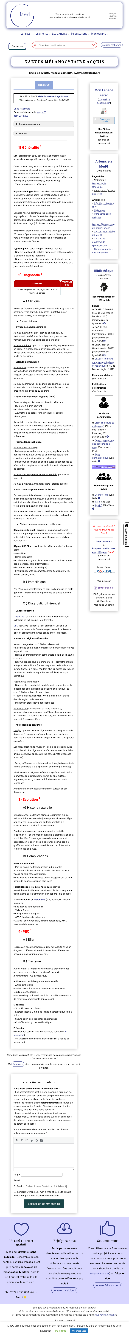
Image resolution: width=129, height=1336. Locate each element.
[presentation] (17, 1140)
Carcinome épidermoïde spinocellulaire (99, 242)
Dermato (25, 108)
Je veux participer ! (64, 1290)
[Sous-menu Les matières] (68, 34)
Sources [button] (23, 133)
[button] (17, 47)
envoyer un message (105, 1314)
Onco (16, 108)
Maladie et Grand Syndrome (53, 96)
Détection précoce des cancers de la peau (103, 444)
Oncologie (97, 186)
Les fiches (42, 33)
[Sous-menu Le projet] (33, 34)
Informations (79, 33)
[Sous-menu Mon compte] (108, 34)
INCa (97, 501)
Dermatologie (99, 183)
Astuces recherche (111, 45)
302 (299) (97, 194)
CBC (16, 625)
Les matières (59, 33)
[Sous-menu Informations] (88, 34)
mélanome (39, 899)
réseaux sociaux (99, 1273)
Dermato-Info (101, 494)
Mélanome (99, 210)
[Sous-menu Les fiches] (49, 34)
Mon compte (98, 33)
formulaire (18, 1064)
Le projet (26, 33)
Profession (19, 1186)
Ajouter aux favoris (105, 120)
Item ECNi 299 (21, 115)
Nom (17, 1174)
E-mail (18, 1180)
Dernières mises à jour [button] (30, 124)
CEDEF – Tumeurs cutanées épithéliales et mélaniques (103, 362)
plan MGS (41, 112)
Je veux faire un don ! (108, 1285)
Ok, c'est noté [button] (79, 1331)
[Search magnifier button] (35, 45)
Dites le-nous (103, 541)
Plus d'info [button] (60, 1330)
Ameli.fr (98, 505)
